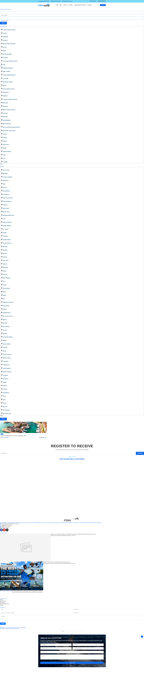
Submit (3, 623)
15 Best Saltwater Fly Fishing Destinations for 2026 (56, 562)
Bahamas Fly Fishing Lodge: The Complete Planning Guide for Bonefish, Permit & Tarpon (73, 534)
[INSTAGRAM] (7, 530)
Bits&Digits (16, 628)
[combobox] (72, 12)
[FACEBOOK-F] (1, 530)
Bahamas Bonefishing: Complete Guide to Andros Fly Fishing (27, 590)
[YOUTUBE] (4, 530)
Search (3, 23)
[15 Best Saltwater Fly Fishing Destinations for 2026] (21, 575)
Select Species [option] (4, 17)
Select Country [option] (4, 12)
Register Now (72, 662)
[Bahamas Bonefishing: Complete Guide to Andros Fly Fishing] (6, 593)
